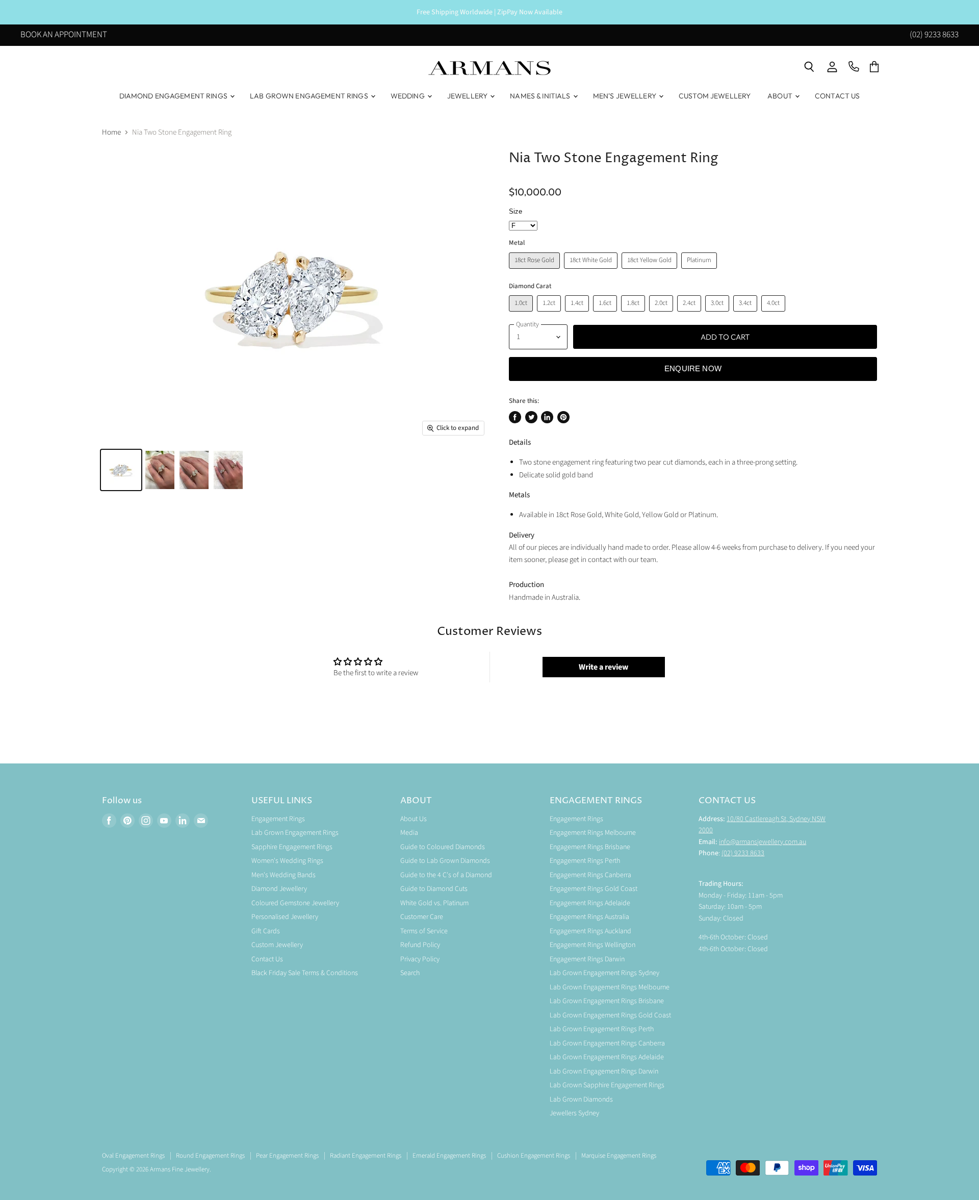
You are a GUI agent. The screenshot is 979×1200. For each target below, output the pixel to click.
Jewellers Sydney (574, 1113)
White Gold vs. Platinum (434, 903)
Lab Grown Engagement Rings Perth (602, 1029)
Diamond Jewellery (279, 889)
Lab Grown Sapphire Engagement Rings (607, 1085)
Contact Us (837, 95)
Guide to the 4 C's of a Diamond (446, 875)
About (780, 95)
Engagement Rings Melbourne (593, 833)
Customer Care (421, 917)
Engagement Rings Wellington (592, 945)
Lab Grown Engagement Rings (310, 95)
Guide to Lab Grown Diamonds (445, 861)
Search (410, 973)
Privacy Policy (420, 959)
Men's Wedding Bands (283, 875)
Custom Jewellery (715, 95)
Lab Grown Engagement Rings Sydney (604, 973)
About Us (413, 819)
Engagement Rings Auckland (590, 931)
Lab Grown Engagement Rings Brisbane (607, 1001)
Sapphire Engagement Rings (291, 847)
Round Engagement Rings (210, 1155)
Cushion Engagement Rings (533, 1155)
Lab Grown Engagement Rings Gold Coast (610, 1015)
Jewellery (468, 95)
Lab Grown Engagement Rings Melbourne (609, 987)
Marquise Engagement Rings (618, 1155)
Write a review (603, 667)
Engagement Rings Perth (585, 861)
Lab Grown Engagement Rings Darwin (604, 1071)
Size (515, 211)
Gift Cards (265, 931)
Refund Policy (420, 945)
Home (111, 132)
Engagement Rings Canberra (590, 875)
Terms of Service (424, 931)
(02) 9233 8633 (934, 36)
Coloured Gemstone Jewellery (295, 903)
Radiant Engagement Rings (365, 1155)
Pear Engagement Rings (287, 1155)
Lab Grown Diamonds (581, 1099)
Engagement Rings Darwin (587, 959)
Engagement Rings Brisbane (590, 847)
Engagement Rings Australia (589, 917)
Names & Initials (541, 95)
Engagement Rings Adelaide (590, 903)
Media (409, 833)
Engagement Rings (278, 819)
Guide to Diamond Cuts (434, 889)
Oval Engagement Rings (133, 1155)
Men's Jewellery (625, 95)
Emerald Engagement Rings (449, 1155)
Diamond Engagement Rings (174, 95)
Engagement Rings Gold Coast (593, 889)
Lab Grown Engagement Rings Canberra (607, 1043)
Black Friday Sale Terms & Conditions (304, 973)
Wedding (408, 95)
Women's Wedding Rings (287, 861)
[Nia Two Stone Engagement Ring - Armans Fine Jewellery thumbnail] (121, 470)
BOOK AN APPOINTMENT (63, 36)
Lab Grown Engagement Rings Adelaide (607, 1057)
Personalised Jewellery (284, 917)
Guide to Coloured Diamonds (442, 847)
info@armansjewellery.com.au (762, 842)
